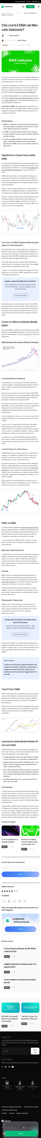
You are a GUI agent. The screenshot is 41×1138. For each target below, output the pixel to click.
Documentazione (20, 1)
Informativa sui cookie (31, 1107)
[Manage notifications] (4, 1133)
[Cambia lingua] (23, 6)
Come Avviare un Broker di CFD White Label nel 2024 (20, 950)
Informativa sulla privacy (10, 1110)
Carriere (4, 1113)
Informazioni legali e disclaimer (11, 1107)
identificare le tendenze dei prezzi (21, 98)
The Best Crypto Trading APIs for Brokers (29, 1017)
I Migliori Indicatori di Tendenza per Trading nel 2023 (20, 965)
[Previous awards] (33, 1096)
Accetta (20, 1133)
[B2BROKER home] (7, 6)
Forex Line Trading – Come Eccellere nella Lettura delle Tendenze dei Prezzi (29, 841)
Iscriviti (35, 1051)
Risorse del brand (22, 1113)
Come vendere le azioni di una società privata (20, 981)
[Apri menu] (37, 7)
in (5, 1067)
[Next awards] (37, 1096)
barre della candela (8, 582)
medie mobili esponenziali (29, 527)
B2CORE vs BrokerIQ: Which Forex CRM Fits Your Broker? (10, 1018)
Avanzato (5, 45)
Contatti (11, 1113)
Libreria (18, 13)
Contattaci (30, 6)
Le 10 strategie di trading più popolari (10, 840)
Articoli (4, 846)
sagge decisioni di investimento (25, 92)
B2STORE (34, 1)
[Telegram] (9, 1066)
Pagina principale (7, 13)
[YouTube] (13, 1066)
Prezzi (28, 1)
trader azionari (9, 100)
